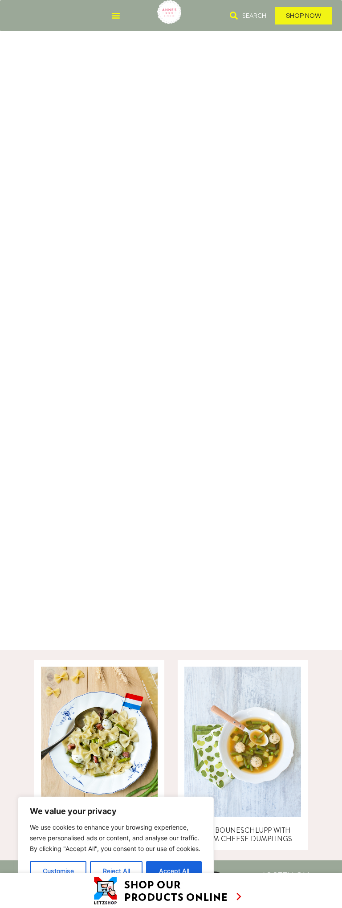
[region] (116, 843)
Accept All (174, 871)
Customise (58, 871)
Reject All (116, 871)
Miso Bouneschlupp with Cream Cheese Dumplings (243, 834)
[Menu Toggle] (115, 15)
